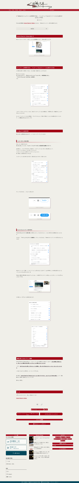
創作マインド (58, 438)
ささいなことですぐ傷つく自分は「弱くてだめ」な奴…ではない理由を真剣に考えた (41, 457)
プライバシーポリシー (54, 482)
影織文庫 (25, 482)
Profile (13, 10)
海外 (63, 440)
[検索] (50, 10)
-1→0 (58, 437)
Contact (24, 10)
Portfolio (16, 10)
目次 (33, 28)
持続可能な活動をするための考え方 (51, 414)
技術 (46, 409)
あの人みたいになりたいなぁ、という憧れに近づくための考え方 (27, 414)
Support (20, 10)
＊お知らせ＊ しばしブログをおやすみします (41, 438)
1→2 (68, 437)
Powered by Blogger (45, 482)
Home (10, 10)
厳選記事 (64, 438)
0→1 (63, 437)
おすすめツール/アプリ (37, 409)
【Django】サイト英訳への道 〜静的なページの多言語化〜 (41, 447)
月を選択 (54, 445)
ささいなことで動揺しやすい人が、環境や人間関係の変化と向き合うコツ (41, 452)
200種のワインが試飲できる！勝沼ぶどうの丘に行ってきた (41, 443)
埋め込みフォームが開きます (40, 423)
